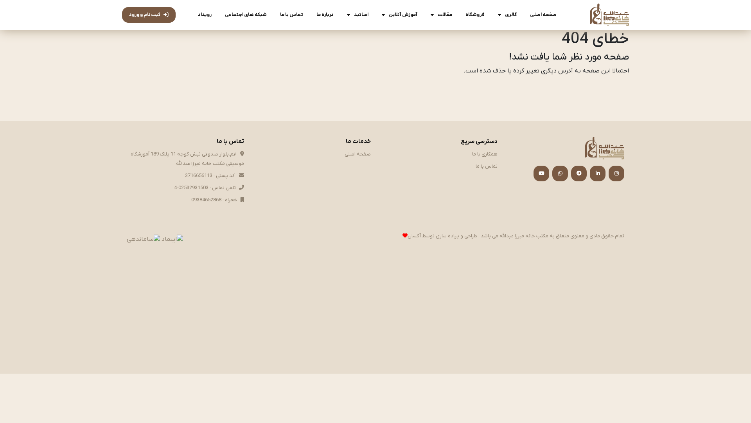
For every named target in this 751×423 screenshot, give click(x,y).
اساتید (361, 14)
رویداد (205, 14)
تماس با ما (291, 14)
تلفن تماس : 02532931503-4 (205, 187)
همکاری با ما (485, 154)
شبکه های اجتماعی (246, 14)
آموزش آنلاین (403, 14)
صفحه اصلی (543, 14)
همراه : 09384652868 (214, 200)
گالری (511, 14)
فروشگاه (475, 14)
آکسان (414, 236)
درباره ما (325, 14)
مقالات (445, 14)
